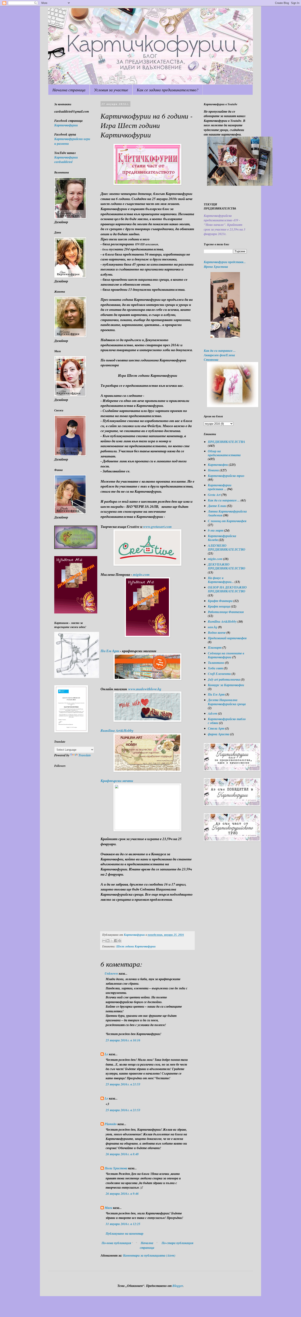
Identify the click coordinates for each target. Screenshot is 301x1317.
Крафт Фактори (220, 601)
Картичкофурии (66, 125)
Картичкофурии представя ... (219, 487)
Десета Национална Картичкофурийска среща (227, 702)
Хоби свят (215, 668)
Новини (213, 470)
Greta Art (214, 494)
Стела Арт (216, 728)
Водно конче (217, 632)
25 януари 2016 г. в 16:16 (123, 1040)
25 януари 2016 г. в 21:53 (123, 1084)
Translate (84, 755)
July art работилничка (224, 679)
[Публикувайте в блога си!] (108, 941)
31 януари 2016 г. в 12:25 (123, 1224)
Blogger (177, 1285)
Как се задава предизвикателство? (167, 89)
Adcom (212, 713)
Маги (108, 1207)
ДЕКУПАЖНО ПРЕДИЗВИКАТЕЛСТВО (226, 566)
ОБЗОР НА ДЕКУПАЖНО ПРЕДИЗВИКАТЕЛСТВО (227, 589)
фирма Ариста (218, 734)
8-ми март (215, 530)
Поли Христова (116, 1168)
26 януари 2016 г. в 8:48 (122, 1154)
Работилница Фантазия (226, 612)
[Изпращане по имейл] (104, 941)
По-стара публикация (177, 1243)
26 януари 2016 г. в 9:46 (122, 1193)
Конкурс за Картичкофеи (226, 685)
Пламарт (215, 647)
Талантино (216, 662)
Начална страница (68, 89)
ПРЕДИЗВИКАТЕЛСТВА (226, 441)
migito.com (215, 559)
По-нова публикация (116, 1243)
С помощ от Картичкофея (227, 521)
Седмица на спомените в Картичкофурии (226, 655)
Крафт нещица (219, 606)
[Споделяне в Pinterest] (120, 941)
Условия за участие (111, 89)
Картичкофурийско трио (226, 475)
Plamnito (111, 1124)
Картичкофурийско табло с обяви (227, 721)
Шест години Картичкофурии (136, 946)
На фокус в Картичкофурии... (221, 580)
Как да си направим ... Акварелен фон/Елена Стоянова (220, 355)
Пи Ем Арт (216, 694)
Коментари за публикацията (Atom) (149, 1255)
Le (106, 1054)
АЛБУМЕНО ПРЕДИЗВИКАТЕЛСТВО (226, 547)
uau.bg (212, 627)
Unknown (111, 973)
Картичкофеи (218, 464)
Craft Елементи (219, 673)
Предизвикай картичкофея (227, 638)
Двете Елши (217, 505)
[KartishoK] (76, 676)
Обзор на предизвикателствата (224, 453)
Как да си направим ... (224, 500)
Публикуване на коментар (124, 1233)
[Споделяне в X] (112, 941)
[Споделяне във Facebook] (116, 941)
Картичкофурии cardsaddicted (66, 159)
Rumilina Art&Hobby (222, 621)
